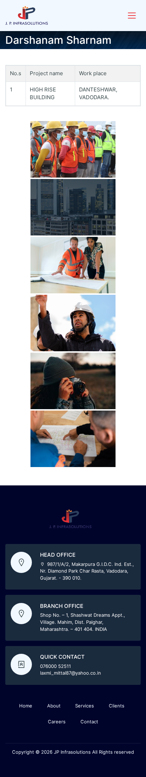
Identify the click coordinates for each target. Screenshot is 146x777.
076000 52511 (55, 666)
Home (25, 706)
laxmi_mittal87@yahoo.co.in (70, 673)
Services (84, 706)
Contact (89, 721)
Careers (57, 721)
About (54, 706)
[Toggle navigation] (132, 15)
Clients (116, 706)
